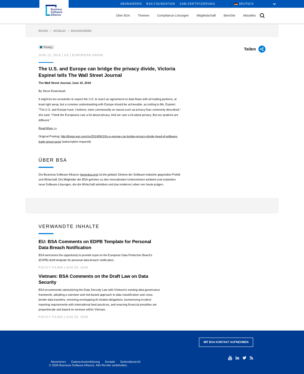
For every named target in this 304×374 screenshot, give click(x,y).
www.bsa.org (89, 174)
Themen (143, 15)
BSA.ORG (43, 30)
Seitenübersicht (130, 361)
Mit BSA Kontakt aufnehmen (226, 342)
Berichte (229, 15)
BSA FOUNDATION (160, 3)
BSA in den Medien (81, 30)
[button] (262, 15)
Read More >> (48, 128)
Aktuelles (249, 15)
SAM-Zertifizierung (197, 3)
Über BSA (123, 15)
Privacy (47, 47)
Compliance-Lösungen (173, 15)
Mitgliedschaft (206, 15)
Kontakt (110, 361)
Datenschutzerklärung (85, 361)
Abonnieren (131, 3)
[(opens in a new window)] (230, 358)
